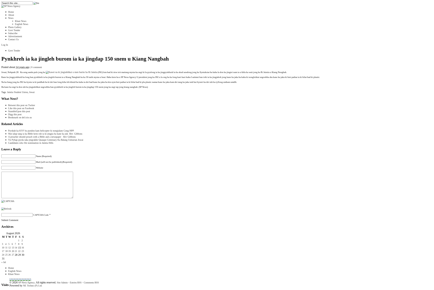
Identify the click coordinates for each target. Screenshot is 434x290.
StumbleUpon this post (19, 111)
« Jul (3, 262)
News (10, 18)
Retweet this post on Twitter (21, 105)
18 (6, 251)
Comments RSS (91, 282)
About (11, 15)
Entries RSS (76, 282)
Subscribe (12, 33)
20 (13, 251)
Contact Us (13, 39)
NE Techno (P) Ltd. (32, 285)
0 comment (36, 67)
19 (9, 251)
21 (16, 251)
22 (19, 251)
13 (13, 247)
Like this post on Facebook (21, 108)
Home (11, 12)
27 (13, 255)
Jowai (32, 92)
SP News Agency (26, 282)
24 (3, 255)
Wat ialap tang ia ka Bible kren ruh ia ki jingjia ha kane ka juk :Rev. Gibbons (45, 134)
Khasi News (20, 21)
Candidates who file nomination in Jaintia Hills (30, 143)
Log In (4, 45)
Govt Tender (14, 30)
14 (16, 247)
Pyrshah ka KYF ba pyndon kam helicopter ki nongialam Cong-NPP (41, 130)
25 (6, 255)
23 (23, 251)
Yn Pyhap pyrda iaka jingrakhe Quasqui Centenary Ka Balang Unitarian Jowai (45, 140)
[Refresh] (6, 209)
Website (39, 167)
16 (23, 247)
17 (3, 251)
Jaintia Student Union (17, 92)
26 (9, 255)
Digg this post (15, 114)
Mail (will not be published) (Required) (54, 162)
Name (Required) (44, 156)
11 (6, 247)
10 (3, 247)
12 (9, 247)
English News (21, 24)
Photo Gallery (15, 27)
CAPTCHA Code (41, 215)
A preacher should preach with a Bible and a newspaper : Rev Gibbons (42, 137)
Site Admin (62, 282)
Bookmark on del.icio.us (20, 117)
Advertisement (15, 36)
